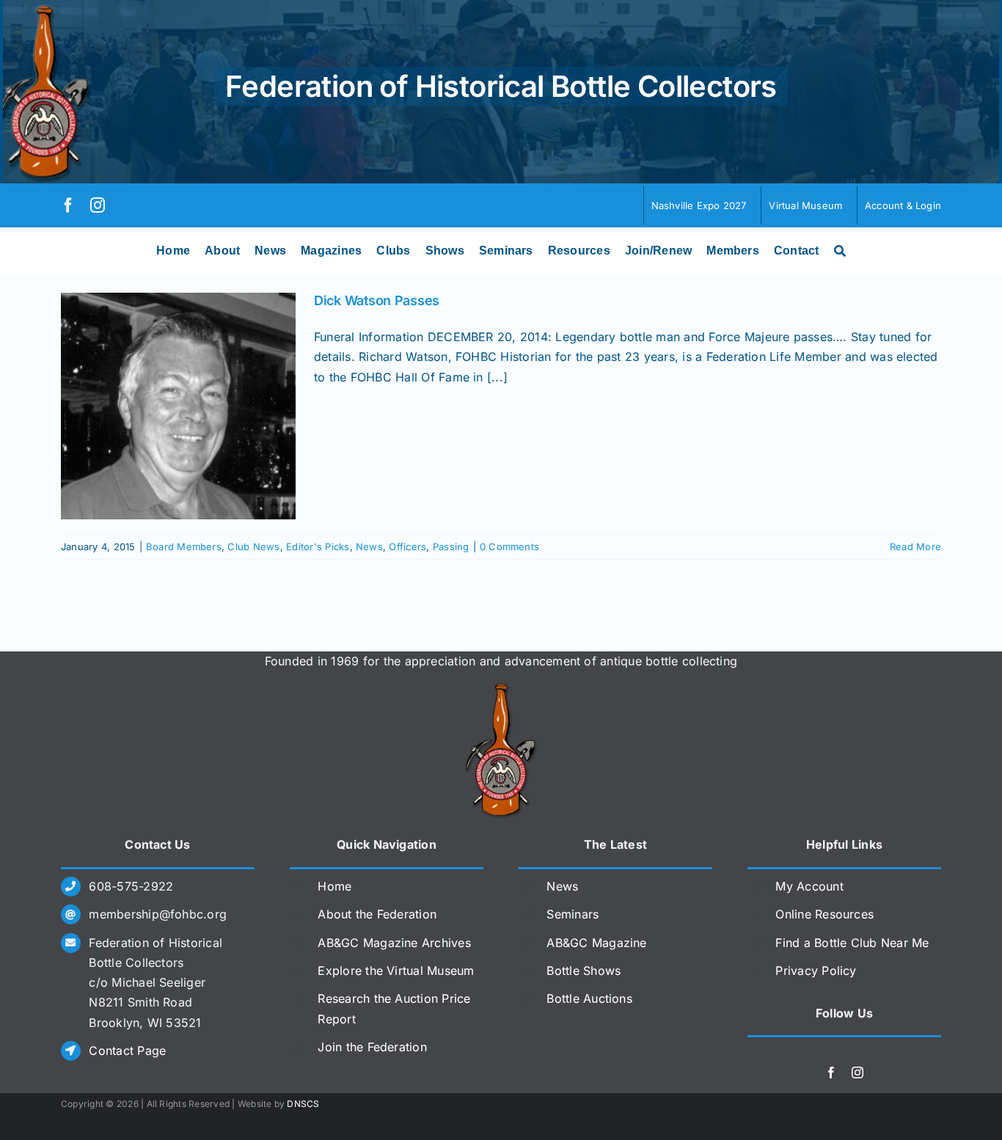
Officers (407, 546)
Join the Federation (372, 1046)
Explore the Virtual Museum (396, 970)
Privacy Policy (815, 970)
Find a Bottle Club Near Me (852, 942)
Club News (253, 546)
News (369, 546)
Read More (915, 546)
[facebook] (68, 205)
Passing (451, 546)
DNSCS (303, 1103)
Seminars (572, 914)
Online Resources (824, 914)
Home (334, 886)
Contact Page (127, 1050)
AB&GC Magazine (596, 942)
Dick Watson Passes (376, 300)
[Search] (840, 250)
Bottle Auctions (589, 998)
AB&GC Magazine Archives (394, 942)
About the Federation (377, 914)
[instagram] (97, 205)
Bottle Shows (583, 970)
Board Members (184, 546)
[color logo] (501, 689)
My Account (809, 886)
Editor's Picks (317, 546)
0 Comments (509, 546)
